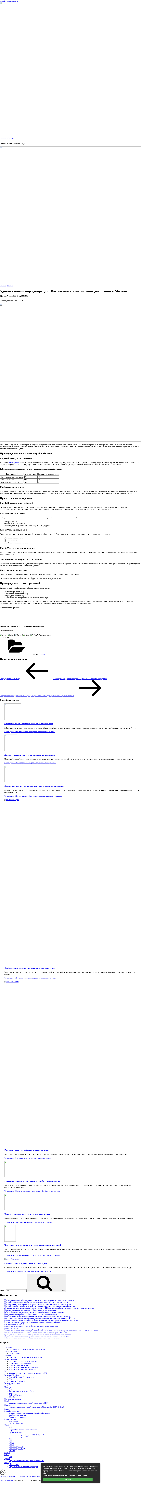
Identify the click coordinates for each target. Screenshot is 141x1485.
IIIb (10, 1385)
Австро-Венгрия (10, 1351)
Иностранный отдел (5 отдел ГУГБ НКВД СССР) (27, 1435)
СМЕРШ (12, 1451)
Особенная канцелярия (17, 1415)
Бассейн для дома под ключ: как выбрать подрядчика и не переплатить (31, 1326)
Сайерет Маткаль (15, 1395)
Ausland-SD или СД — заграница (21, 1377)
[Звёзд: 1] (4, 635)
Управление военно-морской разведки (23, 1367)
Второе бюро (14, 1465)
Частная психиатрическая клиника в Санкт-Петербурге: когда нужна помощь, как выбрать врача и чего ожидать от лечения (51, 1330)
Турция (7, 1459)
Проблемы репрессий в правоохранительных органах (30, 968)
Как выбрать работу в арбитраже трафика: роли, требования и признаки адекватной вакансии (39, 1306)
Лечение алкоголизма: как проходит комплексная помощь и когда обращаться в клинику (37, 1334)
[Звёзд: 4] (26, 635)
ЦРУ (10, 1457)
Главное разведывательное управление (23, 1429)
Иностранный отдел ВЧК (18, 1437)
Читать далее (29, 732)
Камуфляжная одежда (12, 1399)
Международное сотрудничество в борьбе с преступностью (32, 1181)
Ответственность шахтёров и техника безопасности (28, 723)
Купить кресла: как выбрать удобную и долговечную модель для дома (30, 1314)
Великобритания (10, 1359)
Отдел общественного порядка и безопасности (26, 1461)
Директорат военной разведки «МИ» (23, 1361)
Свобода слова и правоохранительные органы (26, 1263)
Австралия (8, 1347)
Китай (6, 1401)
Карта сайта (11, 1476)
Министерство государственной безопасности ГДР (28, 1373)
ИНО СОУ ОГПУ (15, 1433)
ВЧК (10, 1427)
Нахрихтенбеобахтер (17, 1381)
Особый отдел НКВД (17, 1449)
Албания (7, 1355)
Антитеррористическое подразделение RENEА (26, 1357)
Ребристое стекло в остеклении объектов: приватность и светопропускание (32, 1338)
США (6, 1455)
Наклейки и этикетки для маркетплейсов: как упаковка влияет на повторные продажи (37, 1336)
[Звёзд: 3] (19, 635)
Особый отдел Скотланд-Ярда (20, 1363)
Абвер (11, 1379)
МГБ (10, 1441)
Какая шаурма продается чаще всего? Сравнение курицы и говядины (30, 1310)
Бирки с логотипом (11, 1328)
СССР (6, 1425)
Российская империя (12, 1411)
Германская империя (12, 1383)
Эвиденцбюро (14, 1353)
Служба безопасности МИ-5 (19, 1365)
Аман (11, 1389)
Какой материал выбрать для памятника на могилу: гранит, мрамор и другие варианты (37, 1316)
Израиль (7, 1387)
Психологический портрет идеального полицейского (29, 755)
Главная (3, 1476)
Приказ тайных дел (16, 1423)
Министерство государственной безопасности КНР (28, 1403)
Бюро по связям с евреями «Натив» (22, 1391)
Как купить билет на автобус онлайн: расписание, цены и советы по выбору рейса (35, 1332)
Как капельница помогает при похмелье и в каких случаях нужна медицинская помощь (37, 1304)
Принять (68, 1479)
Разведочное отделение (17, 1417)
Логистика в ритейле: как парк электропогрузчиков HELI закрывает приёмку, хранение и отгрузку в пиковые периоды (49, 1308)
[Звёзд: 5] (34, 635)
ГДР (5, 1371)
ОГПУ (11, 1445)
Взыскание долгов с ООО (14, 1324)
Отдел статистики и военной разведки (23, 1467)
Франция (7, 1463)
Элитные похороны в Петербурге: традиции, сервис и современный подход (32, 1322)
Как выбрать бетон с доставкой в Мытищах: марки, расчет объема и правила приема (36, 1302)
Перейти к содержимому (9, 1)
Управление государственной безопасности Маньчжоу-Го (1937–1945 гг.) (36, 1407)
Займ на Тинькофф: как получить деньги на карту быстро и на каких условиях (34, 1312)
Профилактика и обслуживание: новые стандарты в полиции (34, 786)
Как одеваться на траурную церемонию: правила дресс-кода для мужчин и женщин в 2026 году (40, 1318)
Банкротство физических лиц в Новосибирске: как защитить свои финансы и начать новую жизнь (41, 1320)
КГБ (10, 1439)
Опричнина (13, 1421)
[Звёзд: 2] (11, 635)
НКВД (11, 1443)
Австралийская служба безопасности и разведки (27, 1349)
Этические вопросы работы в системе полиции (26, 1150)
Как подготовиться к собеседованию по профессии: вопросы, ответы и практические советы (39, 1300)
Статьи (42, 654)
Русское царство (10, 1419)
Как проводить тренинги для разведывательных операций (32, 1245)
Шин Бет (12, 1397)
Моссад (11, 1393)
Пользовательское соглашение (29, 1476)
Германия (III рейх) (11, 1375)
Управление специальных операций (22, 1369)
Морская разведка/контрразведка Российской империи (29, 1413)
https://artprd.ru (13, 462)
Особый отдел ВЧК (16, 1447)
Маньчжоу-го (9, 1405)
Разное (6, 1409)
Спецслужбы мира (7, 138)
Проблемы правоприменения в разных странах (27, 1214)
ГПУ (10, 1431)
